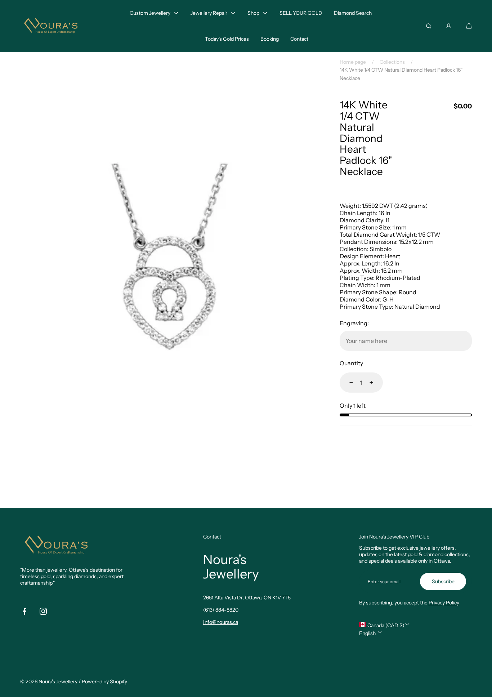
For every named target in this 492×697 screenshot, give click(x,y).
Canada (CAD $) (385, 625)
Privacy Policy (444, 602)
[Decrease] (347, 382)
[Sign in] (449, 26)
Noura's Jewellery (58, 681)
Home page (353, 62)
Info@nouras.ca (220, 622)
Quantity (351, 363)
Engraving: (354, 323)
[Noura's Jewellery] (50, 26)
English (368, 633)
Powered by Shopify (104, 681)
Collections (392, 62)
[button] (469, 26)
